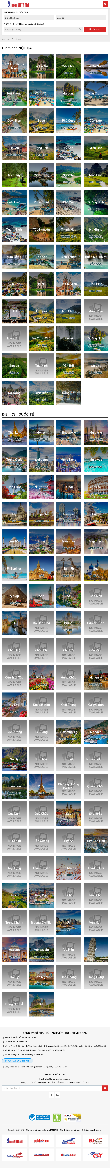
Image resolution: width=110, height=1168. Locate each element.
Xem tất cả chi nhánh (18, 1061)
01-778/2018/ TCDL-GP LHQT (54, 1067)
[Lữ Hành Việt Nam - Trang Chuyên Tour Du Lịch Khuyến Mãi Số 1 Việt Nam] (18, 4)
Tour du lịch (6, 39)
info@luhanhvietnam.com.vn (58, 1079)
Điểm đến (17, 39)
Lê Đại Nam (30, 1037)
